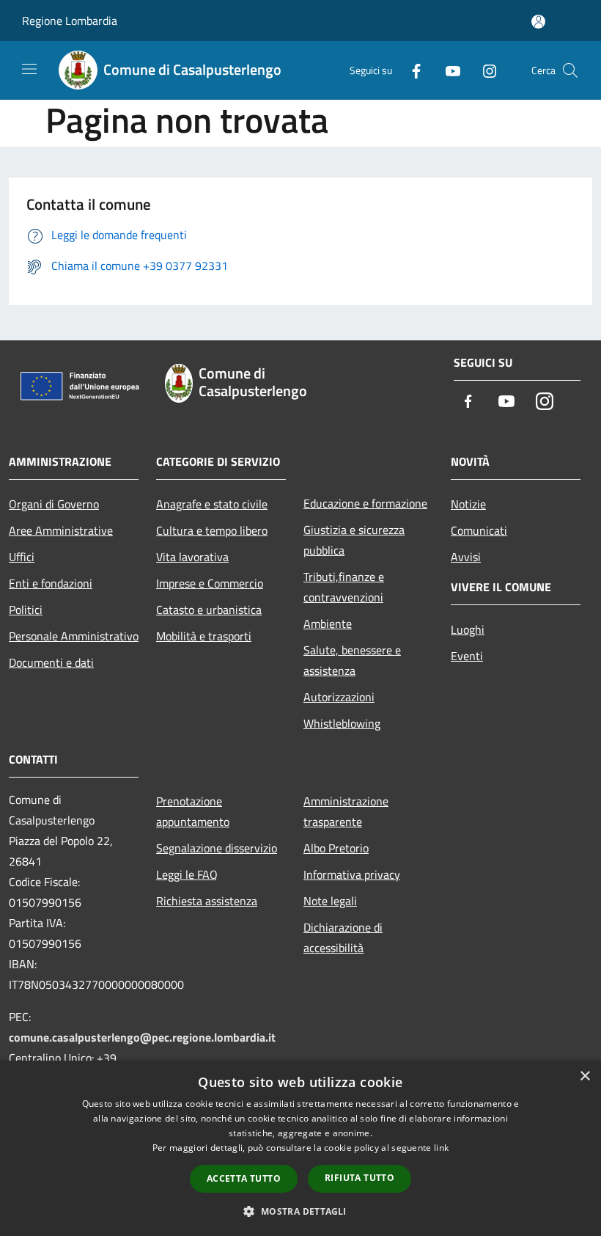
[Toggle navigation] (29, 69)
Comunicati (479, 530)
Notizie (468, 504)
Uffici (21, 557)
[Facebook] (410, 70)
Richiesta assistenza (206, 901)
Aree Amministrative (61, 530)
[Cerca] (570, 70)
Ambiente (327, 623)
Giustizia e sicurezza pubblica (354, 540)
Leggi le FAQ (187, 874)
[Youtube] (447, 70)
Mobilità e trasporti (203, 636)
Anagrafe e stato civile (212, 504)
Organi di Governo (54, 504)
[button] (300, 1211)
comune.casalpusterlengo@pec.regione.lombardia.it (142, 1037)
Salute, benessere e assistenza (352, 660)
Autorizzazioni (339, 697)
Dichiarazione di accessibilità (343, 937)
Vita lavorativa (192, 557)
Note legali (330, 901)
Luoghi (467, 629)
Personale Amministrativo (74, 636)
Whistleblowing (341, 723)
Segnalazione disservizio (216, 848)
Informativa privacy (351, 874)
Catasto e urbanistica (209, 609)
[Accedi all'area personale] (538, 21)
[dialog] (300, 1148)
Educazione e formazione (365, 503)
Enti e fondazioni (50, 583)
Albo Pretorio (336, 848)
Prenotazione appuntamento (192, 811)
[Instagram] (483, 70)
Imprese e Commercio (209, 583)
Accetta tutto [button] (244, 1178)
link (441, 1147)
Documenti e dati (51, 662)
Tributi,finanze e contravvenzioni (343, 587)
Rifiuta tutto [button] (359, 1177)
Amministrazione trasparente (345, 811)
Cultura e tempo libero (212, 530)
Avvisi (466, 557)
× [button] (584, 1076)
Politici (26, 609)
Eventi (467, 656)
